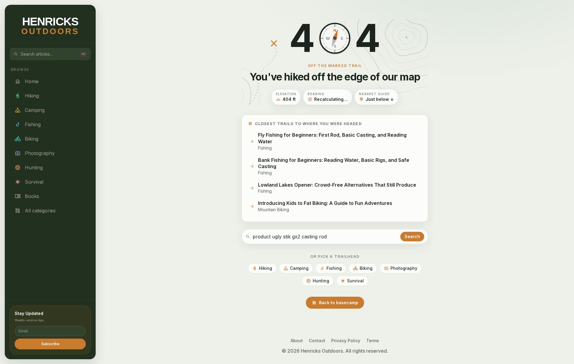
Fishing (28, 124)
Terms (372, 340)
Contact (317, 340)
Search (412, 236)
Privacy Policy (345, 340)
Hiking (27, 95)
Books (27, 196)
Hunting (29, 167)
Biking (26, 138)
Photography (35, 153)
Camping (30, 110)
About (297, 340)
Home (27, 81)
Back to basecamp (335, 303)
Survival (29, 181)
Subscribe (50, 344)
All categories (35, 210)
